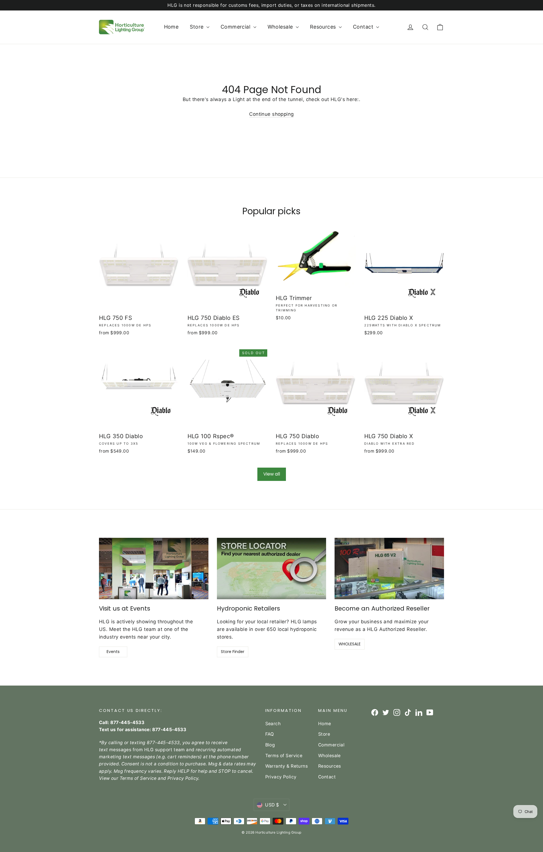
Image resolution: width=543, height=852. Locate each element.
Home (171, 27)
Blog (270, 745)
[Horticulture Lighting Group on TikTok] (407, 712)
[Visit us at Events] (153, 568)
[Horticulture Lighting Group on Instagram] (396, 712)
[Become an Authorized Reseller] (389, 568)
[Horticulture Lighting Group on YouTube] (429, 712)
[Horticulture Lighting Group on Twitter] (385, 712)
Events (113, 651)
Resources (323, 27)
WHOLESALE (350, 644)
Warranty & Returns (286, 766)
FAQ (269, 734)
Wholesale (281, 27)
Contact (364, 27)
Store (197, 27)
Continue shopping (271, 114)
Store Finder (232, 651)
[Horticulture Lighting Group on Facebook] (374, 712)
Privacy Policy (281, 777)
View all (271, 474)
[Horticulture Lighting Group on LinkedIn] (418, 712)
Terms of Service (284, 755)
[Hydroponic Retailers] (271, 568)
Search (273, 723)
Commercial (236, 27)
